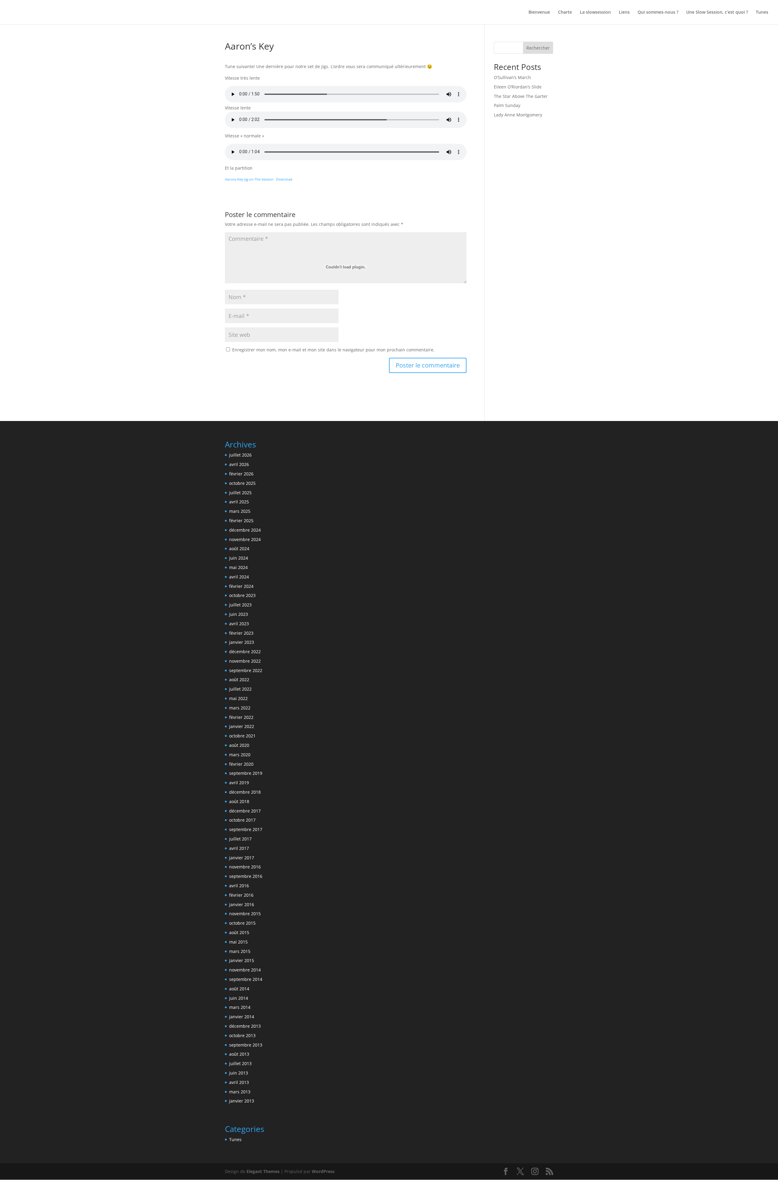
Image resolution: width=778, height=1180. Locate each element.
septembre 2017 (245, 829)
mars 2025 (239, 511)
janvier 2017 (241, 858)
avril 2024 (239, 577)
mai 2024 (238, 567)
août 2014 (239, 989)
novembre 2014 (245, 970)
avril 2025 (239, 502)
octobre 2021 (242, 736)
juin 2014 (238, 998)
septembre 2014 (245, 979)
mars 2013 (239, 1092)
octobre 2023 (242, 595)
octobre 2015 (242, 923)
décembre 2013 (245, 1026)
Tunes (762, 12)
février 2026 (241, 474)
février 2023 (241, 633)
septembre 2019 (245, 773)
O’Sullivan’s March (512, 77)
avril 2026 (239, 464)
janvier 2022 (241, 726)
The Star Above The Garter (521, 96)
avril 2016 (239, 885)
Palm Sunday (507, 105)
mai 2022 (238, 698)
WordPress (323, 1171)
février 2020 (241, 764)
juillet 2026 (240, 455)
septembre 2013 (245, 1045)
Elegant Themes (263, 1171)
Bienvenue (539, 12)
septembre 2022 (245, 670)
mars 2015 (239, 951)
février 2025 (241, 520)
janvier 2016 (241, 904)
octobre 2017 (242, 820)
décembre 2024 (245, 530)
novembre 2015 (245, 913)
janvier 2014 (241, 1017)
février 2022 (241, 717)
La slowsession (595, 12)
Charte (565, 12)
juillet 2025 (240, 492)
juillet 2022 (240, 689)
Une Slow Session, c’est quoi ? (717, 12)
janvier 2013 (241, 1101)
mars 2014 (239, 1007)
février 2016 (241, 895)
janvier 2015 (241, 960)
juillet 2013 (240, 1063)
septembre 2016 (245, 876)
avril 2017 (239, 848)
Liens (624, 12)
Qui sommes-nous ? (658, 12)
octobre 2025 (242, 483)
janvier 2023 (241, 642)
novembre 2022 (245, 661)
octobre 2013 (242, 1035)
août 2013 (239, 1054)
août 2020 (239, 745)
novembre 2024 (245, 539)
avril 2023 (239, 623)
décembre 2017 (245, 811)
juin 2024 (238, 558)
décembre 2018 (245, 792)
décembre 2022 (245, 651)
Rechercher (538, 48)
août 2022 (239, 679)
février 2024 (241, 586)
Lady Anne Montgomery (518, 115)
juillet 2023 (240, 605)
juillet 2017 (240, 839)
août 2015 (239, 932)
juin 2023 (238, 614)
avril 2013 (239, 1082)
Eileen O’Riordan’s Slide (518, 87)
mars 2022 (239, 708)
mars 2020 (239, 754)
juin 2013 (238, 1073)
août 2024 (239, 548)
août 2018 (239, 801)
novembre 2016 (245, 867)
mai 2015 (238, 942)
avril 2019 (239, 782)
